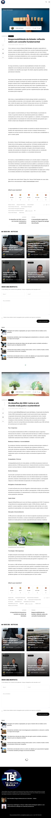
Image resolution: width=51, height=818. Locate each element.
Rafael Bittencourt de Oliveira (29, 601)
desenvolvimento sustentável (32, 597)
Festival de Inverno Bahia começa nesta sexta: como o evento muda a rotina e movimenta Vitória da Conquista (38, 248)
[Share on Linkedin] (3, 57)
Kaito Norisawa (19, 28)
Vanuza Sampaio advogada (26, 206)
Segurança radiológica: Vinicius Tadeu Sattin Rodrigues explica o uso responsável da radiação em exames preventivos (26, 805)
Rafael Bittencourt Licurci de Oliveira (26, 412)
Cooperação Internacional (20, 597)
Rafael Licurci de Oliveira (13, 605)
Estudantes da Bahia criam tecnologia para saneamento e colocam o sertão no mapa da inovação (28, 337)
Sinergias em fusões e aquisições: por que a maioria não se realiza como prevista (13, 249)
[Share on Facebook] (3, 45)
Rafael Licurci (38, 603)
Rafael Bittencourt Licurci (13, 603)
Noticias (11, 36)
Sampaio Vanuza (11, 204)
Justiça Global (20, 599)
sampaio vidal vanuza (21, 204)
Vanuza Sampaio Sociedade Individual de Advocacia (18, 210)
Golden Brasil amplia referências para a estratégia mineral (10, 275)
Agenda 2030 (10, 597)
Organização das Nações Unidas (34, 599)
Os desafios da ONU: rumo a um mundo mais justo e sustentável (17, 221)
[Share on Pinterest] (3, 53)
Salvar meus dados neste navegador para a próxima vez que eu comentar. (22, 317)
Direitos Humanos (11, 599)
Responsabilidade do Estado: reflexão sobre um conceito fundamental (39, 614)
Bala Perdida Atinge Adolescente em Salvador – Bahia (21, 798)
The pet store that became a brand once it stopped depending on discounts (38, 275)
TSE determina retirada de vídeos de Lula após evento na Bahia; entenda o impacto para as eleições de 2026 (27, 344)
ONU (25, 599)
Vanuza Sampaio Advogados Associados (16, 208)
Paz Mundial (10, 601)
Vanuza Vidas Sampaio (12, 212)
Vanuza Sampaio (30, 204)
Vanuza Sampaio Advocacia (13, 206)
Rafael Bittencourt (18, 601)
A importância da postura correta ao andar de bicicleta (18, 614)
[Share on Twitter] (3, 49)
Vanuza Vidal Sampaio (26, 48)
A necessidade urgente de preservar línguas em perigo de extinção (40, 221)
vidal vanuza (21, 212)
